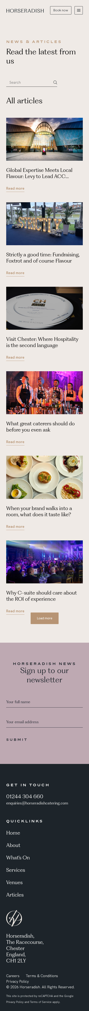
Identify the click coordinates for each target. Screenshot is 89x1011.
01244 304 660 (24, 796)
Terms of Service (41, 1002)
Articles (15, 895)
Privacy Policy (17, 981)
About (13, 845)
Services (15, 870)
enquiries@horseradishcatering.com (37, 803)
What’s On (18, 857)
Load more (44, 618)
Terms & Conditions (42, 975)
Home (13, 833)
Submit (17, 739)
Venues (14, 882)
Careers (12, 975)
